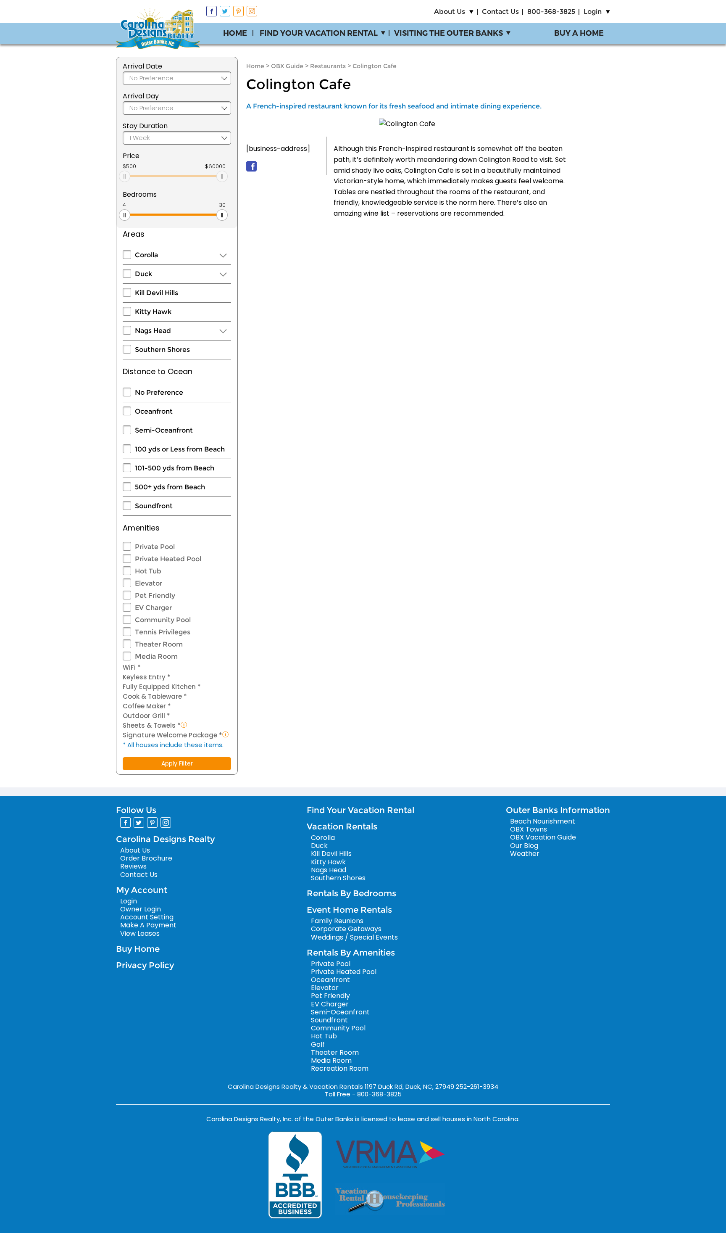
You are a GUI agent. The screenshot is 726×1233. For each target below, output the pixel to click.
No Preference (159, 392)
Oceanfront (154, 411)
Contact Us (500, 12)
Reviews (133, 866)
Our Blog (524, 845)
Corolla (146, 255)
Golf (318, 1044)
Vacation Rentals (342, 826)
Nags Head (153, 331)
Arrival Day (141, 96)
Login (593, 12)
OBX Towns (528, 829)
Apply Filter (177, 763)
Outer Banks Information (558, 810)
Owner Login (140, 909)
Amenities (141, 528)
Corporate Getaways (346, 929)
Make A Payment (148, 925)
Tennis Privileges (162, 632)
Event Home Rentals (349, 910)
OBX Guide (287, 66)
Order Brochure (146, 858)
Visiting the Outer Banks (448, 33)
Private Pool (155, 547)
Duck (143, 274)
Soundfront (154, 506)
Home (235, 33)
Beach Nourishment (542, 821)
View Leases (140, 933)
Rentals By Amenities (351, 953)
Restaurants (328, 66)
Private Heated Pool (168, 559)
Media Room (156, 656)
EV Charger (153, 608)
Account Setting (147, 917)
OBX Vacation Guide (543, 837)
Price (131, 156)
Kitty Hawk (153, 312)
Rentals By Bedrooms (351, 893)
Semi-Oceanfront (164, 430)
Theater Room (159, 644)
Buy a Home (579, 33)
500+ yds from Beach (170, 487)
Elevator (148, 583)
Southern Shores (162, 350)
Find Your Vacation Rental (319, 33)
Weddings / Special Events (354, 937)
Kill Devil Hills (156, 293)
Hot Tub (148, 571)
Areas (134, 234)
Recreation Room (339, 1068)
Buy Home (138, 949)
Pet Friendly (155, 595)
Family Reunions (337, 921)
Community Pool (163, 620)
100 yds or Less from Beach (180, 449)
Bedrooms (140, 194)
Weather (524, 853)
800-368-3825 (551, 12)
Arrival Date (142, 66)
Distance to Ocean (157, 371)
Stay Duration (145, 126)
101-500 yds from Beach (174, 468)
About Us (449, 12)
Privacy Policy (145, 965)
